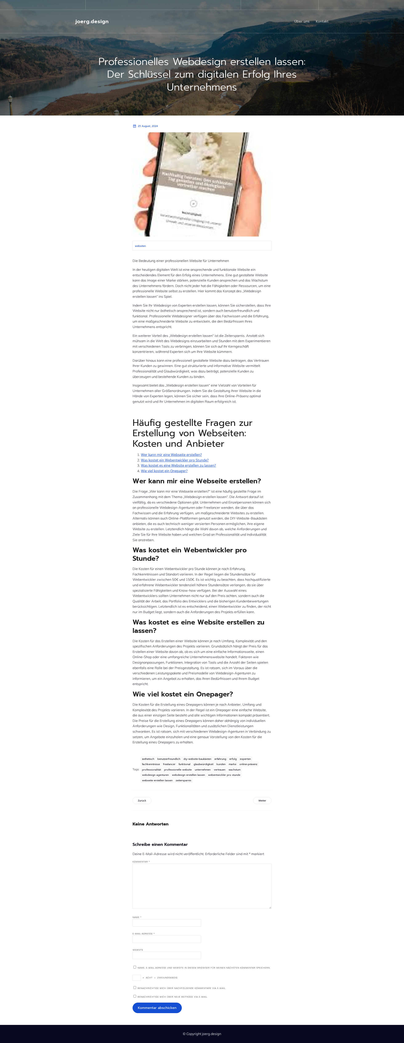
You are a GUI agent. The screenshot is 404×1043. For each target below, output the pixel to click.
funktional (184, 764)
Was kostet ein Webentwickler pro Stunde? (175, 460)
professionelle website (178, 770)
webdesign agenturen (155, 775)
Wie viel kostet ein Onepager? (164, 471)
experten (245, 759)
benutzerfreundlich (168, 759)
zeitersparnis (183, 780)
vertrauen (219, 770)
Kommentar (141, 861)
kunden (221, 764)
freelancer (169, 764)
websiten (140, 246)
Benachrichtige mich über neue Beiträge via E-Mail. (173, 996)
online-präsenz (248, 764)
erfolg (233, 759)
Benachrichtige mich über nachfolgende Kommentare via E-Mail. (182, 988)
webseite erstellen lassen (157, 780)
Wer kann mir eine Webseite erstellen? (171, 454)
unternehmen (203, 770)
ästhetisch (148, 759)
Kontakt (322, 21)
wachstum (235, 770)
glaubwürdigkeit (203, 764)
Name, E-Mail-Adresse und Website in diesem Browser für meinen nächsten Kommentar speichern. (204, 967)
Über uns (302, 21)
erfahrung (220, 759)
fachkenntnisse (151, 764)
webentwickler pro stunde (224, 775)
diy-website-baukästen (197, 759)
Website (138, 950)
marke (232, 764)
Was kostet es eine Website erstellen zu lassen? (178, 465)
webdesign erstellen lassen (188, 775)
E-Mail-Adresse (144, 933)
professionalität (151, 770)
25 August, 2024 (148, 126)
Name (137, 917)
